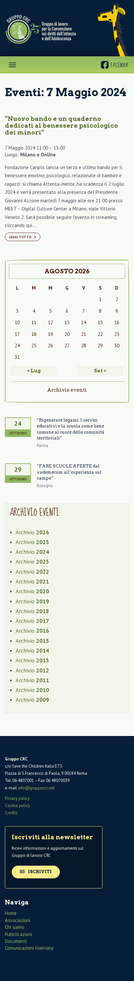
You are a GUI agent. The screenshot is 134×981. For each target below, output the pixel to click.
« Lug (34, 371)
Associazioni (17, 920)
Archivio (32, 532)
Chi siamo (14, 927)
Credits (11, 812)
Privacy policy (17, 798)
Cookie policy (17, 805)
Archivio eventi (67, 390)
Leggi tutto (21, 237)
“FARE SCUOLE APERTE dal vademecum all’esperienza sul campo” (69, 472)
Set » (100, 371)
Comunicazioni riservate (29, 948)
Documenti (16, 941)
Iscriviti (39, 871)
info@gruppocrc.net (36, 788)
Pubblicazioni (18, 934)
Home (11, 913)
